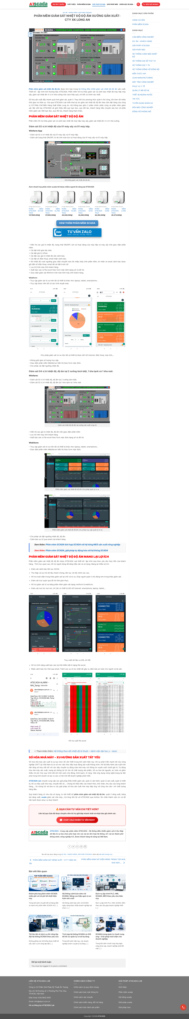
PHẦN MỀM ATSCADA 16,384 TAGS (69, 211)
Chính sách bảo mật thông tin (86, 992)
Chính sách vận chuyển (83, 997)
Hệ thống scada (125, 997)
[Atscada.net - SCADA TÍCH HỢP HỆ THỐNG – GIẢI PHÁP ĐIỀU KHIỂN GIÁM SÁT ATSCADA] (38, 4)
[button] (138, 4)
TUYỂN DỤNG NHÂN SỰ (142, 103)
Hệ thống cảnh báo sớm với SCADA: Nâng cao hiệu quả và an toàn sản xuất (76, 896)
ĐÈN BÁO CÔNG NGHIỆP (142, 107)
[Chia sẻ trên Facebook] (69, 846)
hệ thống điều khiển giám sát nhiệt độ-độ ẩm (98, 89)
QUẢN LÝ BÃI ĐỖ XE (140, 90)
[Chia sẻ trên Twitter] (73, 846)
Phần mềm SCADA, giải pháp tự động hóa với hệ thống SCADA (77, 550)
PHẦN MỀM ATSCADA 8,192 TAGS (85, 211)
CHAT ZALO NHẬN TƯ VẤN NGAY (79, 820)
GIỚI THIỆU (71, 4)
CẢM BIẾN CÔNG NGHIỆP (143, 37)
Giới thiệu (123, 987)
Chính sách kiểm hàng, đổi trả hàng (88, 1002)
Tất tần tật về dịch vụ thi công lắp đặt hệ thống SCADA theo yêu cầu (44, 935)
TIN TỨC (136, 99)
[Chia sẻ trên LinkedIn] (85, 846)
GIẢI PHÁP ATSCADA (85, 12)
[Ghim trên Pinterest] (81, 846)
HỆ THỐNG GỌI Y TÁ (141, 65)
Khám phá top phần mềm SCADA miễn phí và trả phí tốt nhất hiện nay (43, 896)
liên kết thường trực (105, 854)
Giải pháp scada (125, 1002)
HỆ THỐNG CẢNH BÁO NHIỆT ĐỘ (144, 55)
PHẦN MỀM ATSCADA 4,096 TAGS (102, 211)
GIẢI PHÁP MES (112, 4)
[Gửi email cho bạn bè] (77, 846)
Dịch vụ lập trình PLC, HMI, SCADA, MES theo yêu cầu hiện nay (109, 896)
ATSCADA (54, 831)
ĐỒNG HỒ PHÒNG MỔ (141, 111)
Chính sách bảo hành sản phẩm (87, 1007)
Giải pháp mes (124, 1007)
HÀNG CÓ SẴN (138, 20)
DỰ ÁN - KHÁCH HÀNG (70, 12)
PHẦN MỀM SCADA (84, 4)
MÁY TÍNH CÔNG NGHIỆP (143, 82)
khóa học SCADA (126, 4)
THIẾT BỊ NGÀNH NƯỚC (142, 95)
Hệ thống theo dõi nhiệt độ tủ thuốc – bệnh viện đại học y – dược (85, 751)
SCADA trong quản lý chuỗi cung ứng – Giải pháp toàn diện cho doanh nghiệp (110, 936)
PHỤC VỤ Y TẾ (138, 86)
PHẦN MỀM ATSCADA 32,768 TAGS (52, 211)
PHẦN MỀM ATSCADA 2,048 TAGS (118, 211)
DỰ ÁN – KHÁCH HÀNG (142, 41)
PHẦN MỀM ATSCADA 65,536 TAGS (36, 211)
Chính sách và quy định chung (86, 987)
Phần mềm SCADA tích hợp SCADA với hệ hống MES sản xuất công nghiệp (83, 544)
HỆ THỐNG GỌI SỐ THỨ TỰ (144, 61)
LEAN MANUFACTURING (142, 78)
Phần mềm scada (126, 992)
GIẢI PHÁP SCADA (98, 4)
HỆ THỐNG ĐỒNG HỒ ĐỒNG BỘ (145, 69)
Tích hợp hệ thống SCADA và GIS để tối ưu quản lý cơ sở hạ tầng (76, 935)
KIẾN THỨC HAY (139, 73)
